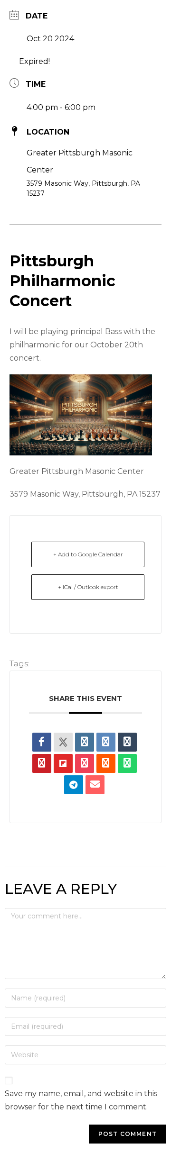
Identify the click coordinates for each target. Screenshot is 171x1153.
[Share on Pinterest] (41, 763)
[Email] (95, 784)
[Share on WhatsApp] (127, 763)
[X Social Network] (63, 742)
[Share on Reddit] (105, 763)
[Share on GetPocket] (84, 763)
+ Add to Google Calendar (88, 554)
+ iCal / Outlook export (88, 586)
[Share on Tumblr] (127, 742)
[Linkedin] (84, 742)
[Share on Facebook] (41, 742)
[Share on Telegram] (73, 784)
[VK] (105, 742)
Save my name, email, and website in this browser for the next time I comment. (81, 1100)
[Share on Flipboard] (63, 763)
